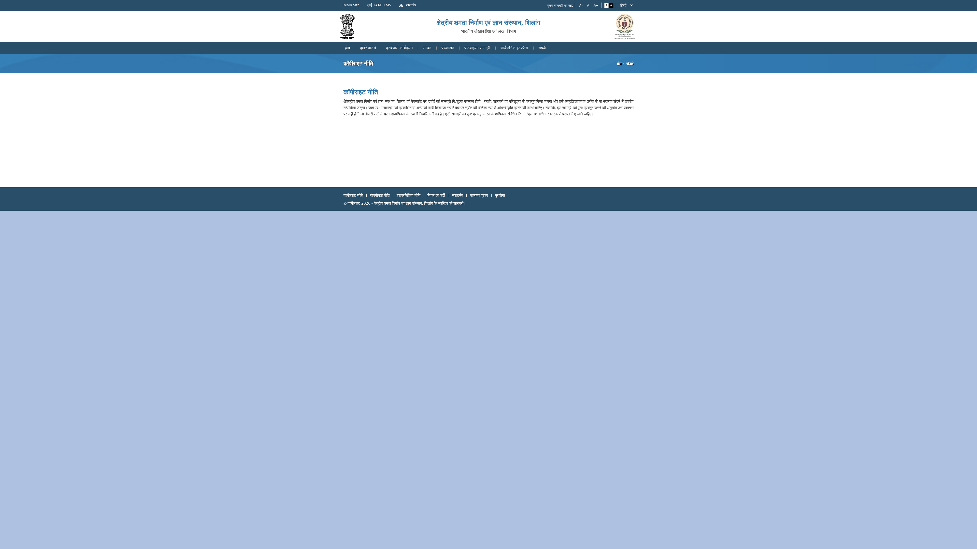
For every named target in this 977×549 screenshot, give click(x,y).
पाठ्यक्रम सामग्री (477, 48)
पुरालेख (500, 195)
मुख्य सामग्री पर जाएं (560, 5)
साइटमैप (410, 5)
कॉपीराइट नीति (353, 195)
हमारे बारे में (368, 48)
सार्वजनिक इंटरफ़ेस (514, 48)
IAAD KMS (382, 5)
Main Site (351, 5)
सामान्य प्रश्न (479, 195)
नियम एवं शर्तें (436, 195)
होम (347, 48)
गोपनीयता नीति (380, 195)
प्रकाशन (447, 48)
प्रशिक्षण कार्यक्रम (399, 48)
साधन (427, 48)
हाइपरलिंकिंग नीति (408, 195)
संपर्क (542, 48)
